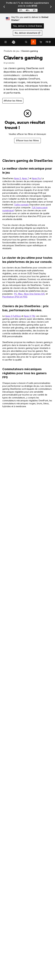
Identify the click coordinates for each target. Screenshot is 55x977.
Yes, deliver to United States (27, 26)
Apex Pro (36, 178)
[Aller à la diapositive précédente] (4, 6)
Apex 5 (17, 178)
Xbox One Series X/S (34, 294)
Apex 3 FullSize (13, 316)
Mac (20, 294)
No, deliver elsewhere (26, 33)
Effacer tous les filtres (27, 140)
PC (15, 294)
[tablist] (26, 42)
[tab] (26, 42)
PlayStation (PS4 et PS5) (14, 296)
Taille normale (21, 204)
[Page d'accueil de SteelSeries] (13, 42)
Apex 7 (25, 178)
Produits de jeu (11, 51)
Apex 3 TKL (29, 316)
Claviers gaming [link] (29, 51)
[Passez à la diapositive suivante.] (51, 6)
